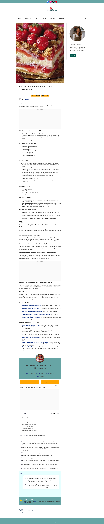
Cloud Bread (25, 330)
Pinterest (24, 502)
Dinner (44, 18)
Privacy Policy (46, 520)
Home (19, 18)
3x (58, 413)
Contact (53, 520)
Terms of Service (62, 520)
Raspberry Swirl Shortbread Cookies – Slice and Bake (35, 342)
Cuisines (52, 18)
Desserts (61, 18)
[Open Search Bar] (85, 18)
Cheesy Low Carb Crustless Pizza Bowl (31, 325)
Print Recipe (45, 95)
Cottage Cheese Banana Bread (26, 512)
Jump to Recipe (35, 95)
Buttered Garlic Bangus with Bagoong (31, 337)
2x (56, 413)
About (39, 520)
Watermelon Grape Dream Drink (29, 346)
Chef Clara (26, 99)
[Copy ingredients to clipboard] (25, 413)
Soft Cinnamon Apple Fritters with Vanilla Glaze (29, 510)
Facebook (35, 501)
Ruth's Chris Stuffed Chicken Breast (30, 333)
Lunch (36, 18)
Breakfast (28, 18)
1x (53, 413)
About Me (73, 55)
